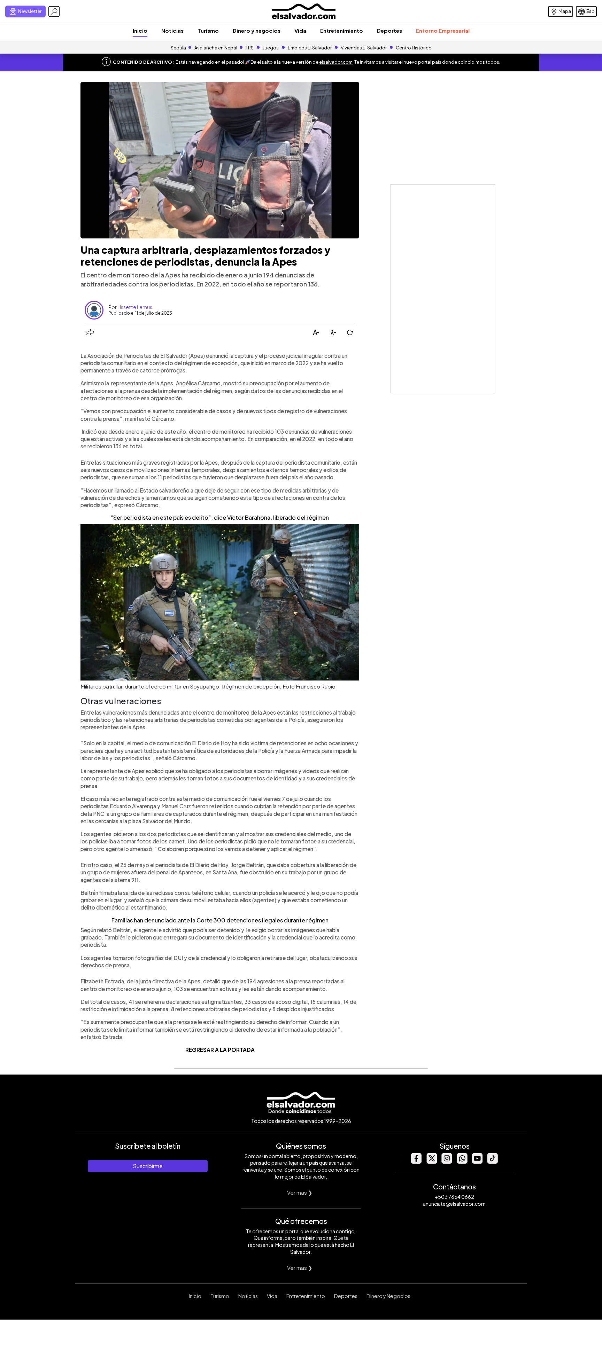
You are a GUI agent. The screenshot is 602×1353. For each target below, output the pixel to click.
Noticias (172, 30)
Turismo (208, 30)
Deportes (389, 30)
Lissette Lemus (134, 307)
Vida (300, 30)
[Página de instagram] (446, 1161)
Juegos (271, 47)
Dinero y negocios (256, 30)
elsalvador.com (336, 62)
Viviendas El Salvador (364, 47)
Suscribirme (148, 1166)
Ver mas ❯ (299, 1192)
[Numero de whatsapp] (462, 1161)
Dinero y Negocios (388, 1296)
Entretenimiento (341, 30)
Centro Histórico (414, 47)
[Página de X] (431, 1161)
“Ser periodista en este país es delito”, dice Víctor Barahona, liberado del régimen (220, 517)
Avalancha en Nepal (215, 47)
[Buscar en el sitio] (54, 11)
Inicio (140, 30)
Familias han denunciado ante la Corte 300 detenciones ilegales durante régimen (220, 920)
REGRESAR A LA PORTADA (220, 1049)
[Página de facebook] (416, 1161)
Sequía (178, 47)
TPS (250, 47)
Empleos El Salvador (310, 47)
